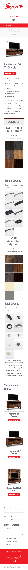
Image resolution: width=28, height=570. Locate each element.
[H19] (9, 231)
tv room (13, 114)
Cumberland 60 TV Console (14, 452)
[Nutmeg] (9, 163)
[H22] (9, 195)
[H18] (18, 195)
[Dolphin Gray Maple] (9, 295)
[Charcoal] (9, 145)
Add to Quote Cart (10, 73)
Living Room (8, 544)
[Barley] (18, 154)
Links (11, 559)
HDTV (11, 108)
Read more (14, 409)
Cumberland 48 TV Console (14, 414)
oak (20, 111)
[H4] (9, 318)
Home (9, 556)
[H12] (18, 204)
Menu (9, 25)
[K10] (18, 318)
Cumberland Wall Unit (14, 489)
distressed (7, 108)
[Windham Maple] (9, 286)
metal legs (11, 111)
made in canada (18, 108)
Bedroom (8, 531)
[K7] (9, 336)
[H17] (9, 327)
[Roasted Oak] (18, 268)
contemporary (7, 106)
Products (10, 557)
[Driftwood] (9, 154)
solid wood (7, 114)
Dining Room (9, 535)
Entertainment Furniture (17, 101)
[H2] (9, 222)
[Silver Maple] (9, 268)
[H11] (9, 204)
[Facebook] (13, 20)
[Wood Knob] (9, 354)
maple (5, 111)
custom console (16, 106)
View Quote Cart (14, 16)
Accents (8, 528)
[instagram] (14, 20)
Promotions (17, 557)
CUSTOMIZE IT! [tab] (14, 121)
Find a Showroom (14, 13)
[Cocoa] (18, 163)
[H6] (18, 222)
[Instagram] (15, 561)
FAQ (20, 556)
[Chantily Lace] (18, 286)
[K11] (9, 345)
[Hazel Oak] (18, 277)
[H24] (18, 327)
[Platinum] (18, 145)
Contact (16, 559)
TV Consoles (7, 103)
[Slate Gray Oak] (9, 277)
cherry (15, 103)
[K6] (18, 345)
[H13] (18, 213)
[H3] (9, 213)
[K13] (18, 336)
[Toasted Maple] (18, 259)
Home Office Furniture (11, 541)
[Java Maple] (9, 259)
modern (16, 111)
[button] (6, 42)
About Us (14, 556)
